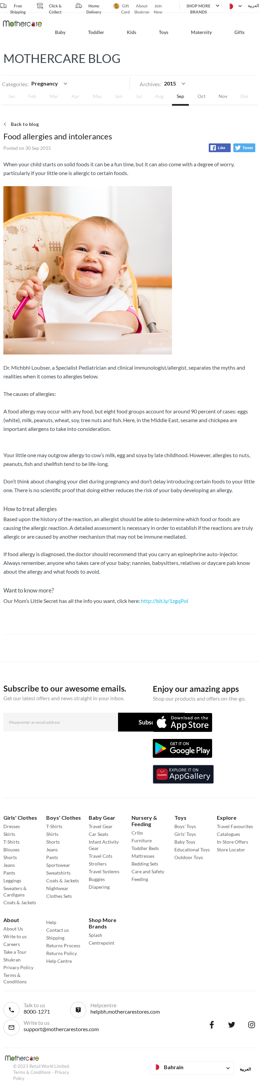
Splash (95, 935)
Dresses (11, 826)
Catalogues (228, 834)
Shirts (52, 834)
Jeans (9, 865)
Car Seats (98, 834)
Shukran (12, 959)
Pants (9, 873)
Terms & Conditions (32, 1072)
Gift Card (125, 6)
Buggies (97, 879)
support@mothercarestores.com (61, 1029)
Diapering (99, 887)
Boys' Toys (185, 826)
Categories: (15, 84)
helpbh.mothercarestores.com (125, 1011)
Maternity (201, 32)
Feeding (140, 879)
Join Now (158, 6)
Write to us (15, 936)
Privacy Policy (18, 967)
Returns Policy (61, 953)
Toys (163, 32)
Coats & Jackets (19, 902)
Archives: (150, 84)
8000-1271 (37, 1011)
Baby (60, 32)
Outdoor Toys (188, 857)
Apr (75, 96)
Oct (201, 96)
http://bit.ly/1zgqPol (164, 601)
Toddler (96, 32)
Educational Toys (192, 849)
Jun (118, 96)
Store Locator (231, 849)
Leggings (12, 880)
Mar (54, 96)
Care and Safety (148, 871)
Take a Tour (15, 952)
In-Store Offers (232, 842)
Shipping (55, 938)
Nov (223, 96)
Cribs (137, 833)
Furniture (142, 840)
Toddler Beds (145, 848)
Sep (180, 96)
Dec (244, 96)
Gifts (239, 32)
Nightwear (57, 888)
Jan (11, 96)
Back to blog (25, 124)
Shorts (10, 857)
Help (51, 922)
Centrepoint (101, 943)
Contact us (57, 930)
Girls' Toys (185, 834)
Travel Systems (104, 871)
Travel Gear (101, 826)
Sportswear (58, 865)
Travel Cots (100, 856)
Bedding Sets (145, 864)
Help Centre (59, 961)
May (97, 96)
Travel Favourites (235, 826)
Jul (139, 96)
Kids (131, 32)
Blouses (11, 849)
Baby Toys (184, 842)
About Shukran (141, 6)
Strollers (98, 864)
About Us (13, 928)
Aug (159, 96)
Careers (11, 944)
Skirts (9, 834)
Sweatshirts (58, 873)
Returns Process (63, 945)
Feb (32, 96)
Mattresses (143, 856)
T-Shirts (11, 842)
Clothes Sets (59, 896)
